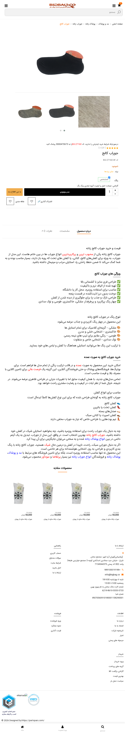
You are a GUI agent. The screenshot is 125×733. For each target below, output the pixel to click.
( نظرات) (102, 148)
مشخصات (65, 231)
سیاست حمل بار (116, 681)
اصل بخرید (56, 568)
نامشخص (104, 179)
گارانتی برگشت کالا (116, 671)
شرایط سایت (56, 563)
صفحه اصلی (117, 24)
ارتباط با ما (57, 572)
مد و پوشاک (103, 24)
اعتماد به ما (119, 626)
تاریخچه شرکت (117, 630)
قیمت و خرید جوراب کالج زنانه (103, 248)
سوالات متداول (55, 558)
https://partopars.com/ (33, 720)
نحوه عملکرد (56, 626)
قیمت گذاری (56, 630)
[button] (60, 130)
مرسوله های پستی (116, 640)
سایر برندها (108, 171)
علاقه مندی (20, 201)
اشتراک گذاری (45, 201)
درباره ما (120, 621)
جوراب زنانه (77, 24)
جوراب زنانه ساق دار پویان (23, 519)
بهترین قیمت (118, 676)
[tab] (84, 231)
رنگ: (116, 180)
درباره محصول (84, 231)
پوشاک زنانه (90, 24)
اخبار (121, 635)
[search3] (119, 12)
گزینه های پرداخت (116, 666)
